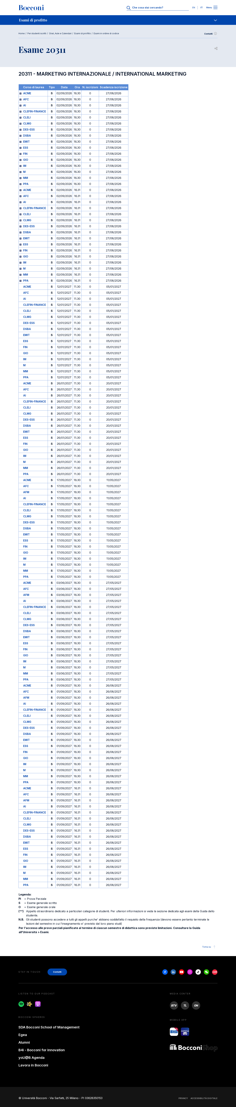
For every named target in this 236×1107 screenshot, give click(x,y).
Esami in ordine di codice (106, 33)
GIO (25, 159)
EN (193, 7)
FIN (25, 153)
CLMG (27, 123)
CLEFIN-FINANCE (34, 111)
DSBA (27, 135)
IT (201, 7)
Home (21, 33)
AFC (26, 99)
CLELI (27, 117)
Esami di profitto (82, 33)
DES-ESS (29, 129)
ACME (27, 93)
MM (25, 178)
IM (24, 165)
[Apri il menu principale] (215, 7)
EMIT (26, 141)
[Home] (31, 7)
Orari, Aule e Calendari (60, 33)
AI (24, 105)
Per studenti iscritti (36, 33)
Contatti (208, 33)
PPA (26, 184)
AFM (26, 492)
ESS (25, 147)
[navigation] (118, 20)
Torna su (206, 947)
